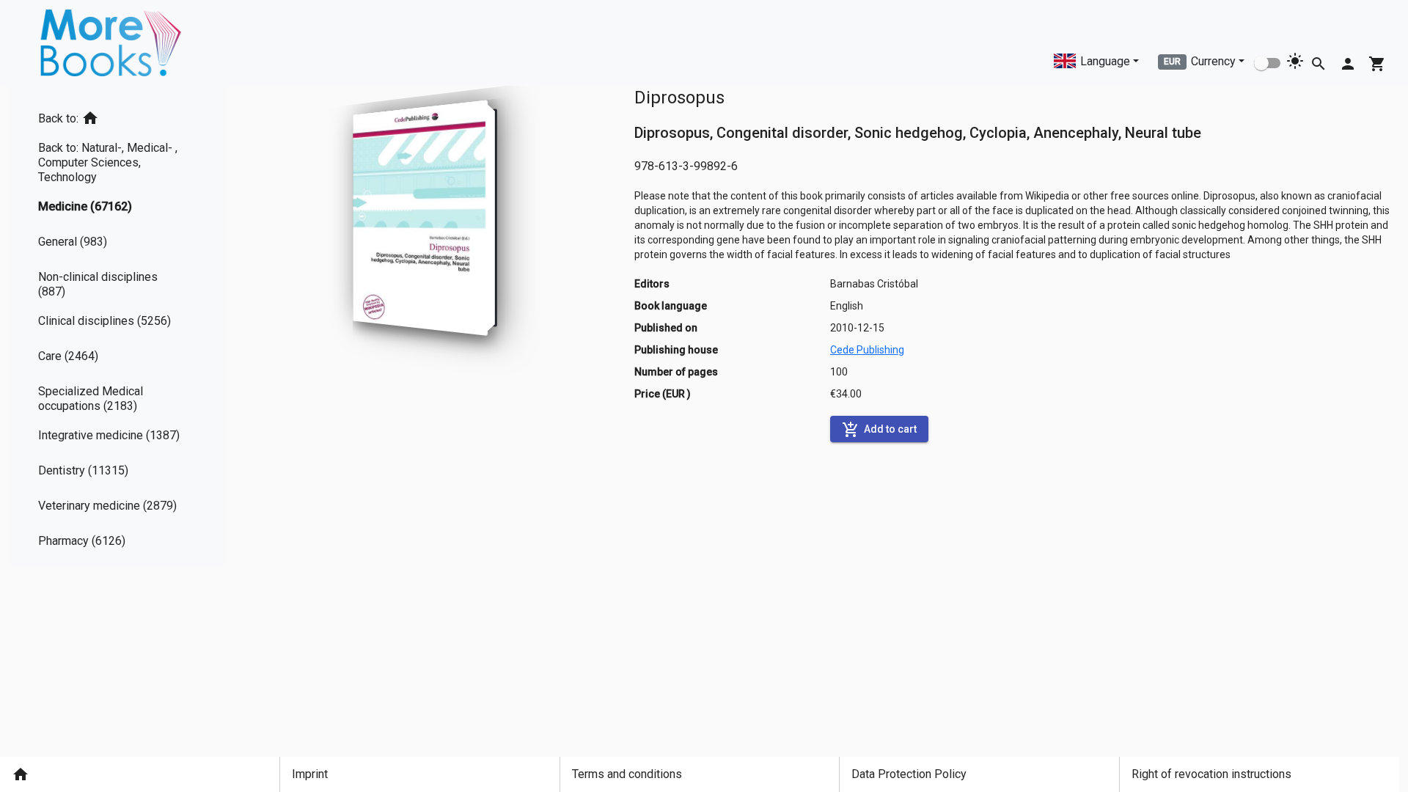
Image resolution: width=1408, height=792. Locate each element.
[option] (117, 115)
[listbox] (117, 327)
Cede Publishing (867, 350)
